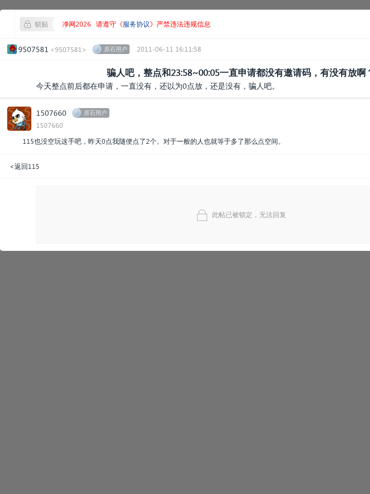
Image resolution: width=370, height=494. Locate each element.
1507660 (51, 113)
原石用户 (115, 49)
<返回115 (25, 166)
